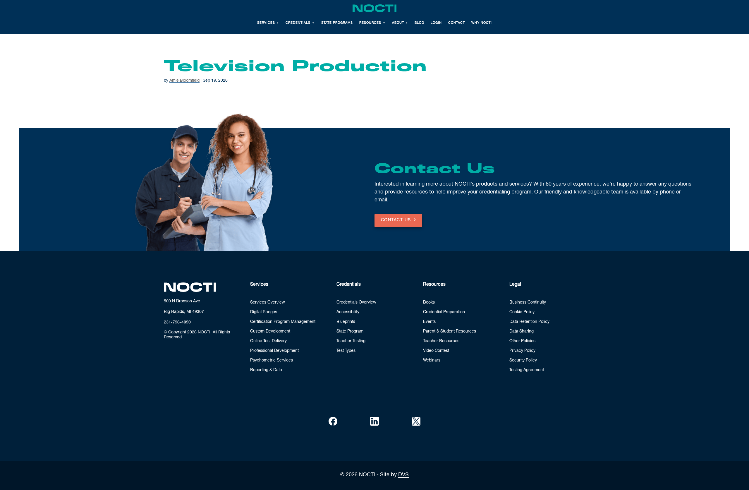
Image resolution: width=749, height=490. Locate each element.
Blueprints (345, 322)
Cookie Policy (522, 312)
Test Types (345, 351)
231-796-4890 (177, 323)
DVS (403, 475)
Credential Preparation (444, 312)
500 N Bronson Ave (182, 301)
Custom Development (270, 332)
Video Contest (436, 351)
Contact (456, 23)
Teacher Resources (441, 341)
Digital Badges (263, 312)
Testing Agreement (526, 370)
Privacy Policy (522, 351)
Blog (419, 23)
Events (429, 322)
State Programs (337, 23)
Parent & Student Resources (449, 332)
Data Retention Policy (529, 322)
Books (429, 303)
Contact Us (396, 220)
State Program (349, 332)
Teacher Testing (350, 341)
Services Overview (267, 303)
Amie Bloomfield (184, 81)
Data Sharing (521, 332)
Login (436, 23)
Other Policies (522, 341)
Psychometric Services (271, 361)
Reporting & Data (266, 370)
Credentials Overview (356, 303)
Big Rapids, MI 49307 (184, 312)
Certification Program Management (282, 322)
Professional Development (274, 351)
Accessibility (347, 312)
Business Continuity (527, 303)
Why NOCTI (481, 23)
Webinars (431, 361)
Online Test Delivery (268, 341)
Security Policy (523, 361)
